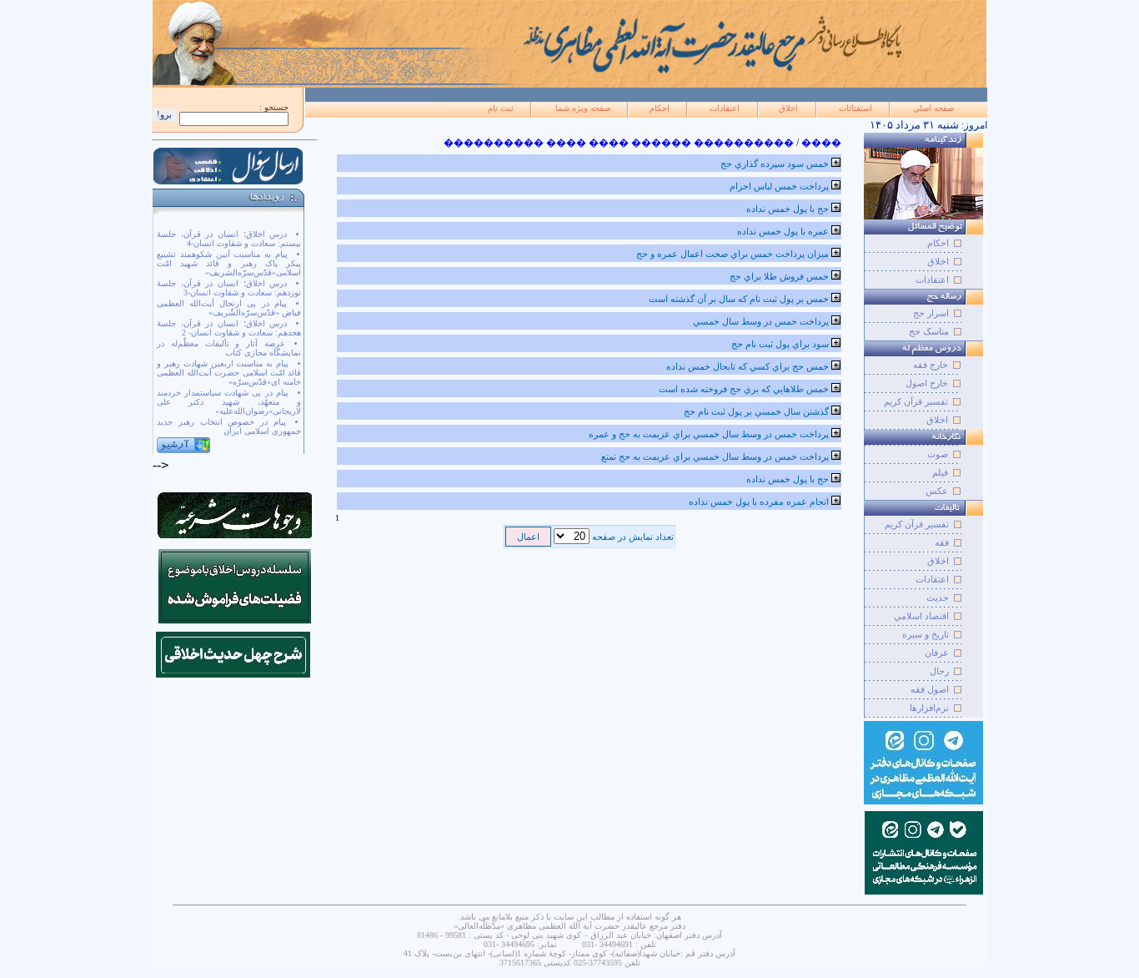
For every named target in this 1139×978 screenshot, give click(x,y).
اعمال (528, 537)
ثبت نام (501, 108)
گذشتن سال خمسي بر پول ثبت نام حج (756, 411)
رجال (939, 671)
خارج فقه (930, 365)
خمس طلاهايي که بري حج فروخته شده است (744, 389)
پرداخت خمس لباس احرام (779, 186)
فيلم (940, 472)
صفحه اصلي (933, 108)
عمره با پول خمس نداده (783, 231)
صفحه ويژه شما (582, 108)
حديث (937, 597)
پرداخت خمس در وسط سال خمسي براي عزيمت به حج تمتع (715, 456)
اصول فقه (930, 689)
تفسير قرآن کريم (917, 524)
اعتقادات (725, 108)
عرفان (937, 653)
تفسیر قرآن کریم (916, 401)
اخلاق (788, 108)
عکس (937, 491)
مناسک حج (929, 331)
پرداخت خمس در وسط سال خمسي (761, 321)
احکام (660, 108)
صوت (937, 454)
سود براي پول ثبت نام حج (780, 344)
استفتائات (855, 108)
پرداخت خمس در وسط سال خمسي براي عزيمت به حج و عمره (709, 434)
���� (821, 143)
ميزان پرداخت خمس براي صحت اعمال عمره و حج (732, 254)
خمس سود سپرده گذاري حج (774, 164)
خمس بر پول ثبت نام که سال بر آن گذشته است (739, 299)
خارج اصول (927, 383)
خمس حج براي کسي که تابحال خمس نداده (747, 366)
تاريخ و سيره (925, 634)
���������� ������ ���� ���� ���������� (619, 143)
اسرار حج (931, 313)
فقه (942, 542)
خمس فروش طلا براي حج (779, 276)
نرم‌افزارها (929, 708)
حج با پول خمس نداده (787, 209)
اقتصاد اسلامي (921, 616)
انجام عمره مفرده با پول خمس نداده (759, 502)
